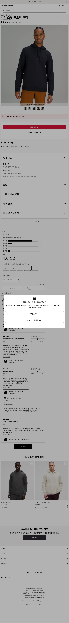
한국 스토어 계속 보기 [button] (34, 320)
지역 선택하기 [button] (34, 314)
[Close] (63, 297)
